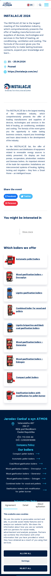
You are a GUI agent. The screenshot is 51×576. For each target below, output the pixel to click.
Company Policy (25, 445)
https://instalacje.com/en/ (23, 71)
